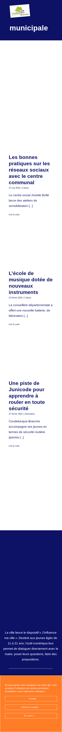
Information (29, 414)
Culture (25, 188)
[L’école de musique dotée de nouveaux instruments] (31, 246)
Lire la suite (14, 214)
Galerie (36, 130)
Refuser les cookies (30, 707)
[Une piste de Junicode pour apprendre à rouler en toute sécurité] (31, 356)
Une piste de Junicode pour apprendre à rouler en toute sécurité (25, 356)
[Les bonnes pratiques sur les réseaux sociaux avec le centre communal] (31, 130)
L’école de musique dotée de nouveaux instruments (25, 246)
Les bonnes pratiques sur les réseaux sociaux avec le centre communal (25, 130)
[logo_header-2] (20, 4)
